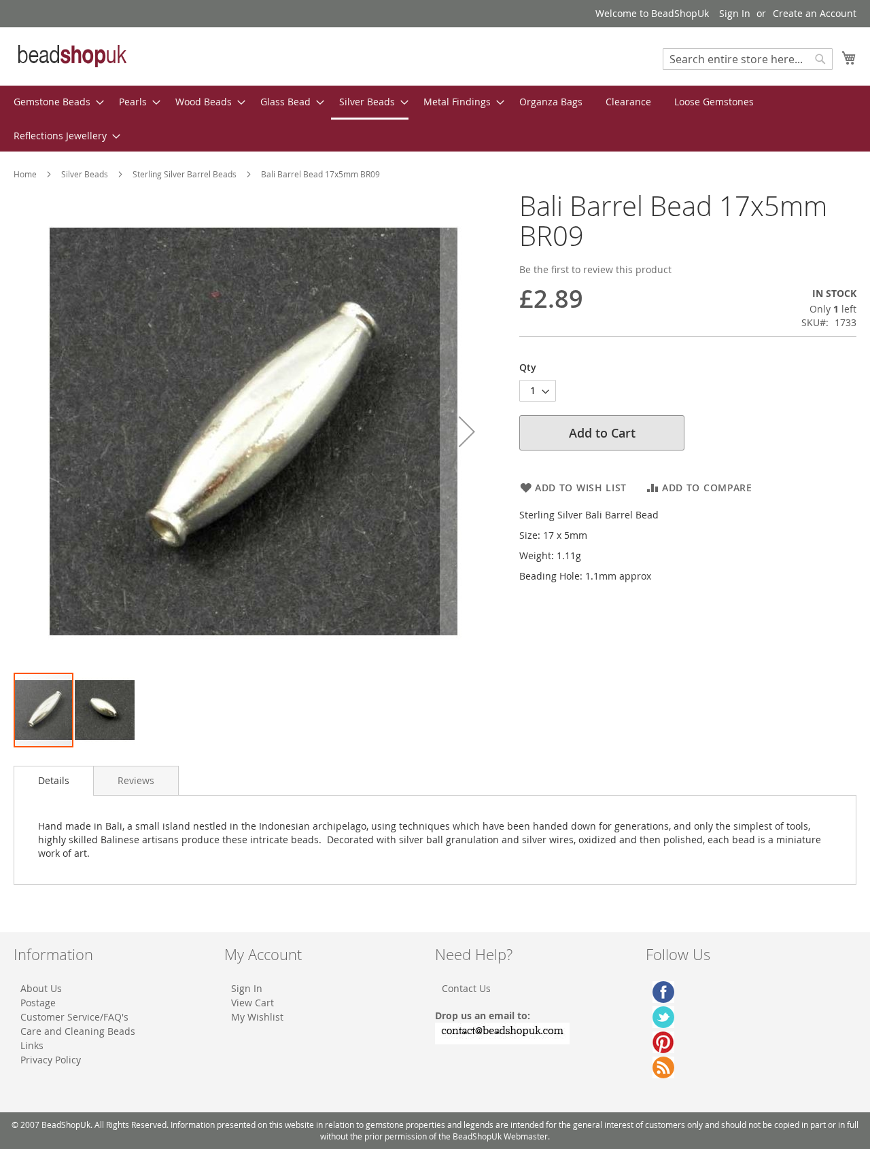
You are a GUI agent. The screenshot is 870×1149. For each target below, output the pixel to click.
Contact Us (466, 988)
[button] (467, 431)
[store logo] (71, 56)
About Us (41, 988)
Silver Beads (84, 174)
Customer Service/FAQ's (74, 1016)
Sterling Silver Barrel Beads (185, 174)
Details (53, 780)
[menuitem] (54, 102)
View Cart (252, 1002)
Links (32, 1045)
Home (25, 174)
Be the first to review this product (595, 269)
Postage (38, 1002)
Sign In (734, 13)
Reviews (136, 780)
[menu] (435, 119)
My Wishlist (257, 1016)
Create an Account (814, 13)
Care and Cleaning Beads (77, 1031)
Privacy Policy (50, 1059)
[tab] (54, 781)
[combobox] (748, 59)
